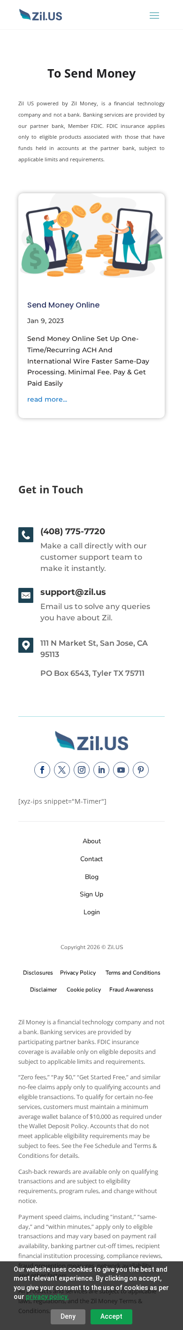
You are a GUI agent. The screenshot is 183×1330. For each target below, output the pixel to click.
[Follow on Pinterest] (141, 770)
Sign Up (91, 894)
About (92, 841)
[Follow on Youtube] (121, 770)
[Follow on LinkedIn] (101, 770)
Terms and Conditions (133, 972)
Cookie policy (83, 989)
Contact (91, 859)
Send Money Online (63, 305)
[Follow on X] (62, 770)
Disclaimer (43, 989)
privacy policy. (47, 1296)
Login (92, 912)
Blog (92, 876)
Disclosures (38, 972)
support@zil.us (73, 592)
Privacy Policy (76, 972)
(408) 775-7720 (72, 531)
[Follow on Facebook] (42, 770)
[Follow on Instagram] (82, 770)
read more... (47, 399)
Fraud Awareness (131, 989)
